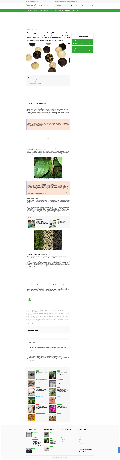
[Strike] (31, 339)
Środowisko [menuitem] (35, 10)
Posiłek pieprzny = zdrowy (33, 81)
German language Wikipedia (46, 250)
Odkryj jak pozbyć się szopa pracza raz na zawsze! (41, 390)
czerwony (63, 185)
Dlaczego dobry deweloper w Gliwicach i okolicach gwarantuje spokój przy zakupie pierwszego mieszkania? (36, 443)
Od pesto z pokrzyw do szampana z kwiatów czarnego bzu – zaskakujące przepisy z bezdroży (41, 398)
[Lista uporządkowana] (32, 339)
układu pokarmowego (56, 290)
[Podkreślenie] (30, 339)
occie (34, 192)
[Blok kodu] (36, 339)
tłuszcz (48, 204)
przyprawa (42, 105)
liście (62, 106)
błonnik (51, 204)
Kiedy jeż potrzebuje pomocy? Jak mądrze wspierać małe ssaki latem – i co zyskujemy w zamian (63, 390)
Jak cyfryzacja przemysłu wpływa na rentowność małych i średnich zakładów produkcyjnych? (36, 451)
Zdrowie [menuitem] (56, 10)
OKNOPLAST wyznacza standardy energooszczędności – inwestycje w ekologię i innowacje (42, 222)
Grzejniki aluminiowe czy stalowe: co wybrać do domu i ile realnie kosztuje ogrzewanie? (63, 382)
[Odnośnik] (38, 339)
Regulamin (80, 439)
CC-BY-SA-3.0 (55, 250)
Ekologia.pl (28, 29)
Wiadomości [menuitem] (29, 10)
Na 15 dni (49, 6)
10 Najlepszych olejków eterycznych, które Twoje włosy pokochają (41, 407)
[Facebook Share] (62, 330)
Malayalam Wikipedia (46, 178)
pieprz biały (56, 185)
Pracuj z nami (81, 437)
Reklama (80, 441)
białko (45, 204)
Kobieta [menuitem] (51, 10)
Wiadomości (63, 432)
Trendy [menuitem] (41, 10)
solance (38, 192)
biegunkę (49, 263)
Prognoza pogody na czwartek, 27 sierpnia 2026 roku (62, 415)
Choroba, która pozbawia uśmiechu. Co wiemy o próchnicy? (62, 398)
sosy (62, 211)
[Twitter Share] (64, 330)
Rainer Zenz (39, 250)
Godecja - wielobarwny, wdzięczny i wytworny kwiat (62, 407)
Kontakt (80, 432)
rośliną (38, 146)
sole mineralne (64, 204)
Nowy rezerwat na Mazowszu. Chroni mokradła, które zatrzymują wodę (62, 373)
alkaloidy (59, 204)
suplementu (38, 289)
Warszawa (41, 6)
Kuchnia (35, 29)
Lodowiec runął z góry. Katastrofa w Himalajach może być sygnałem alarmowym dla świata (42, 382)
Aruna (41, 178)
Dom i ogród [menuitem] (46, 10)
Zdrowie (62, 437)
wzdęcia (57, 263)
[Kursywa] (28, 339)
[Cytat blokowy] (35, 339)
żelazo (33, 206)
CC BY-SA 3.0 (51, 178)
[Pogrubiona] (27, 339)
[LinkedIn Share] (67, 330)
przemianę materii (63, 201)
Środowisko (63, 439)
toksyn (62, 258)
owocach (44, 148)
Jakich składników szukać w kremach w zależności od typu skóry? (62, 222)
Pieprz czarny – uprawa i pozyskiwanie (35, 79)
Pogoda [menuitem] (78, 10)
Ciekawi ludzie (63, 443)
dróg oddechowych (49, 261)
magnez (27, 206)
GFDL (51, 250)
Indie (55, 113)
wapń (30, 206)
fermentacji (34, 154)
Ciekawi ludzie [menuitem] (67, 10)
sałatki (54, 108)
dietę (38, 204)
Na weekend (46, 6)
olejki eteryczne (55, 204)
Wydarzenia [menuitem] (61, 10)
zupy (41, 108)
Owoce (32, 153)
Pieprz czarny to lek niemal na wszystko (35, 83)
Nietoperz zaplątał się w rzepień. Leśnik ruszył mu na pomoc (41, 373)
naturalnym (54, 265)
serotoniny (68, 261)
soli (34, 105)
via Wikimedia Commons (56, 178)
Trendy (32, 29)
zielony (59, 185)
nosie (37, 201)
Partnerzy (80, 443)
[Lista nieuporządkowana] (34, 339)
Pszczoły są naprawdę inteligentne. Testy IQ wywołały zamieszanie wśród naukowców (41, 415)
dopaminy (62, 261)
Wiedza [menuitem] (73, 10)
